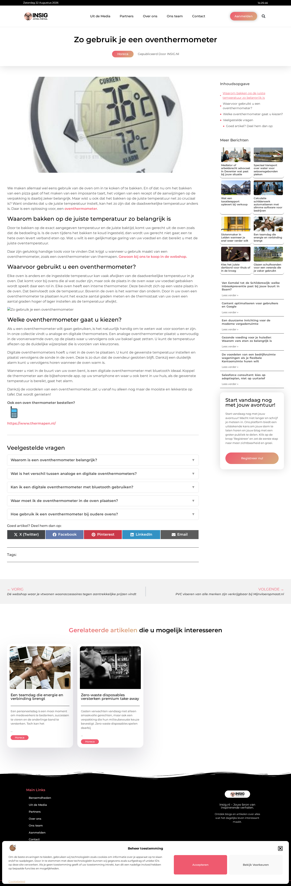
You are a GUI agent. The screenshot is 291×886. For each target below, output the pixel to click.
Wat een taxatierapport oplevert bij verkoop (234, 201)
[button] (280, 848)
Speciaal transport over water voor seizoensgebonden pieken (266, 170)
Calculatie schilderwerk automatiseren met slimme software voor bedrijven (268, 204)
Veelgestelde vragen (238, 120)
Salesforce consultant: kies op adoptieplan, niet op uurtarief (243, 376)
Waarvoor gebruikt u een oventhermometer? (241, 106)
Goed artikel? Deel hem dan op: (249, 126)
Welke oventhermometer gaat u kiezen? (253, 114)
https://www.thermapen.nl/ (31, 423)
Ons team (175, 16)
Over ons (150, 16)
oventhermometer (81, 209)
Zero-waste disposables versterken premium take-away (110, 697)
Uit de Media (100, 16)
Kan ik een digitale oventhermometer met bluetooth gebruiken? (103, 487)
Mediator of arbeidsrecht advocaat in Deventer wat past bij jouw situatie (235, 170)
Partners (127, 16)
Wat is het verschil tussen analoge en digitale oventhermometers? (103, 473)
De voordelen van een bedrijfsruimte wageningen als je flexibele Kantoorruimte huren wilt (249, 358)
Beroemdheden (40, 797)
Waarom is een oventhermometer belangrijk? (103, 460)
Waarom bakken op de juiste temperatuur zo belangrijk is (244, 95)
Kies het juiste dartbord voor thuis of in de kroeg (235, 267)
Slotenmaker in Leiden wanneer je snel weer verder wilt (234, 237)
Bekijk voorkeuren (256, 864)
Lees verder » (230, 295)
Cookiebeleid (17, 881)
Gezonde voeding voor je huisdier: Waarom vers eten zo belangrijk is (247, 339)
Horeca (122, 54)
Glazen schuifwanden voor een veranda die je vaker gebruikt (267, 267)
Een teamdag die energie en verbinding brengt (268, 237)
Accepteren (200, 864)
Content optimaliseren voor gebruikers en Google (250, 305)
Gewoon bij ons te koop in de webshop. (153, 257)
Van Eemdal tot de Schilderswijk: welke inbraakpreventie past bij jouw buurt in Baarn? (251, 286)
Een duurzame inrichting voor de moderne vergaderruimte (246, 322)
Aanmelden (37, 832)
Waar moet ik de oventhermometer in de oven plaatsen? (103, 501)
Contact (198, 16)
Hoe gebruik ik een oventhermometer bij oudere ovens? (103, 514)
